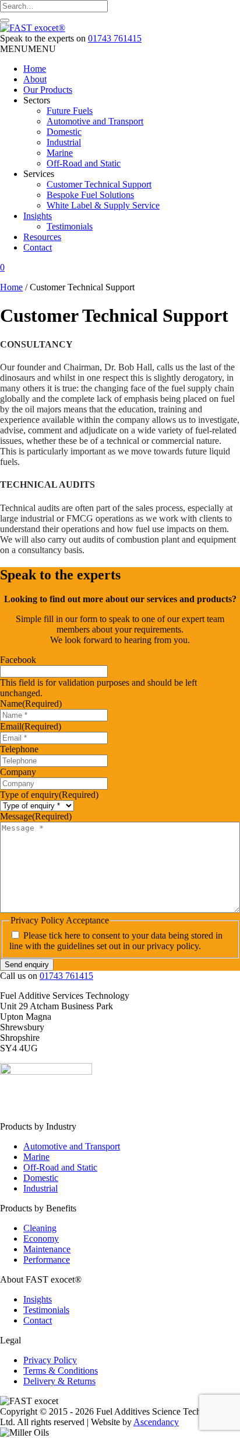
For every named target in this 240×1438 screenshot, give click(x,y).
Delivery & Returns (59, 1381)
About (35, 79)
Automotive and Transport (95, 121)
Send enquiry (27, 964)
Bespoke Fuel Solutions (90, 195)
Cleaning (40, 1228)
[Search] (4, 20)
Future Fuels (70, 111)
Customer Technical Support (99, 184)
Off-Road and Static (84, 163)
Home (34, 69)
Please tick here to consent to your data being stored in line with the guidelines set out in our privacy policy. (116, 940)
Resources (42, 237)
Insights (37, 216)
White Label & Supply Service (103, 205)
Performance (46, 1260)
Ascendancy (156, 1422)
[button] (28, 49)
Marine (60, 153)
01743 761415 (115, 38)
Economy (41, 1239)
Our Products (47, 90)
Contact (37, 247)
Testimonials (70, 226)
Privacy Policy (50, 1360)
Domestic (64, 132)
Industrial (64, 142)
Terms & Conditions (60, 1371)
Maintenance (46, 1249)
